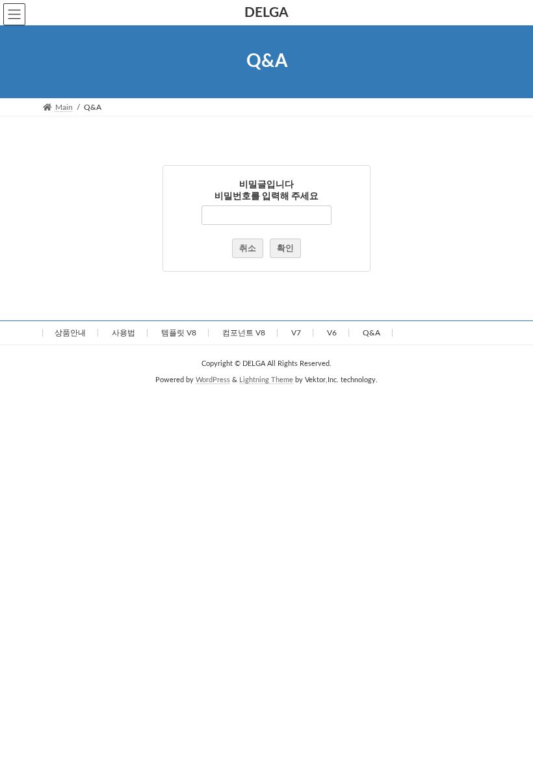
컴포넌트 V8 (243, 333)
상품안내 (70, 333)
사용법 (123, 333)
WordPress (213, 380)
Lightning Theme (266, 380)
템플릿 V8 (178, 333)
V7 (296, 333)
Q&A (371, 333)
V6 (332, 333)
